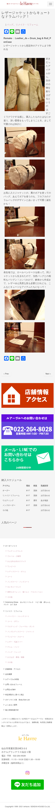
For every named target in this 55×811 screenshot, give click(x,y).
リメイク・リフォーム (27, 24)
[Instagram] (27, 774)
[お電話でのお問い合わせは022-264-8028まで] (27, 438)
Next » (48, 373)
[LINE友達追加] (27, 788)
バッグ (10, 24)
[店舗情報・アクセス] (27, 406)
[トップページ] (20, 3)
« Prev (6, 373)
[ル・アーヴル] (27, 739)
